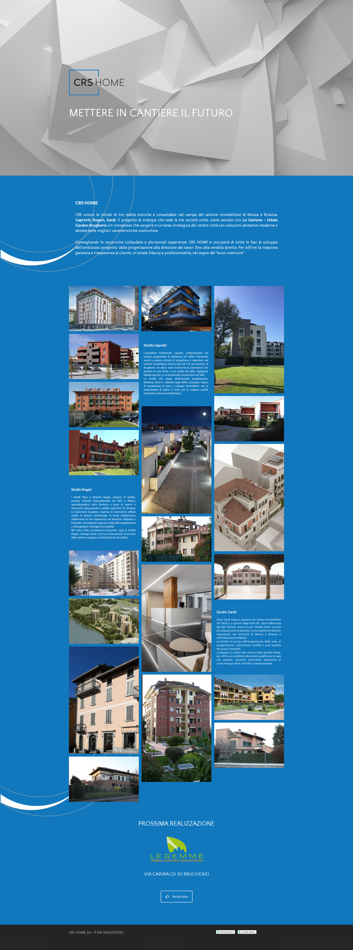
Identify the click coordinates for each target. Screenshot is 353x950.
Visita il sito (180, 896)
